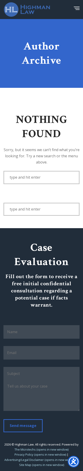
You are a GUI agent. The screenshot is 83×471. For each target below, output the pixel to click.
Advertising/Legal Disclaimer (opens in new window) (40, 460)
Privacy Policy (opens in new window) (40, 454)
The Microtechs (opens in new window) (41, 449)
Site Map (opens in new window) (41, 465)
